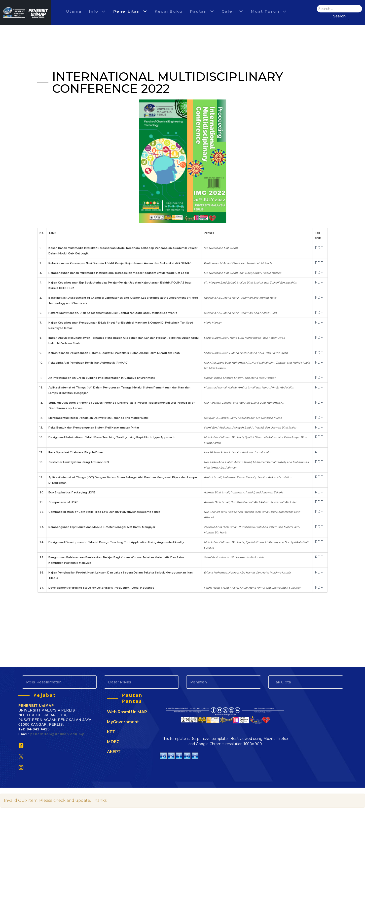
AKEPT (114, 751)
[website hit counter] (179, 755)
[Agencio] (25, 12)
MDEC (113, 741)
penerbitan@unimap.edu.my (57, 734)
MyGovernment (123, 721)
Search (339, 16)
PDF (319, 247)
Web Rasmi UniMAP (127, 712)
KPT (111, 731)
